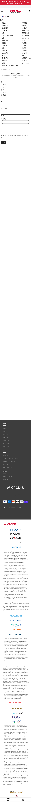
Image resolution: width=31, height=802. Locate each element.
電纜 (23, 40)
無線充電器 (5, 53)
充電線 (5, 428)
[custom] (12, 494)
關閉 (29, 2)
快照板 (24, 48)
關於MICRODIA (7, 476)
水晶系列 (4, 55)
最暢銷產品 (5, 25)
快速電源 (4, 60)
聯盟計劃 (5, 464)
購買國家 (4, 119)
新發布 (4, 48)
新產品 (4, 23)
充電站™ (24, 60)
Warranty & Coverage (9, 461)
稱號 (2, 82)
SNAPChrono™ (26, 63)
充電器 (4, 63)
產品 (2, 115)
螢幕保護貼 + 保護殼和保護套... (10, 65)
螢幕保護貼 (5, 50)
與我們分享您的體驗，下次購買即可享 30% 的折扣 (15, 136)
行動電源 (24, 23)
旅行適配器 (5, 58)
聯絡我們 (5, 479)
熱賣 (3, 38)
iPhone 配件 (5, 45)
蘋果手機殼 (25, 33)
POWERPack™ (26, 38)
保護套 (5, 431)
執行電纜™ (25, 43)
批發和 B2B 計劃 (7, 467)
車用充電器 (25, 35)
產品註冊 (5, 455)
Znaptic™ (24, 50)
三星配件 (4, 43)
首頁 (3, 33)
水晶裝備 (24, 28)
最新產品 (4, 30)
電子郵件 (4, 108)
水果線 (24, 45)
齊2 (23, 55)
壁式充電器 (5, 40)
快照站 (24, 25)
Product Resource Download (11, 458)
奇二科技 (24, 53)
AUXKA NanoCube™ (8, 35)
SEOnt (3, 69)
